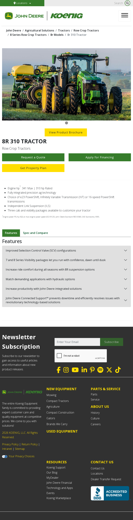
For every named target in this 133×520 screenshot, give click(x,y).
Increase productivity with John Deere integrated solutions (44, 289)
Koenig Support (55, 467)
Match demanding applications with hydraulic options (40, 279)
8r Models (57, 35)
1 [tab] (66, 123)
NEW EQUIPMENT (61, 389)
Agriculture (53, 406)
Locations (21, 3)
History (95, 413)
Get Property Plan (33, 168)
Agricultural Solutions (39, 30)
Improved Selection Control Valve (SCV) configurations (41, 250)
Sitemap (20, 449)
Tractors (64, 30)
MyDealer (52, 478)
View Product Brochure (66, 132)
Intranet (7, 449)
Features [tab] (11, 233)
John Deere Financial (59, 483)
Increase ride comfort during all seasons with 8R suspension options (50, 269)
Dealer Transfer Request (106, 479)
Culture (95, 418)
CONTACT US (102, 462)
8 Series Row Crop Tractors (28, 35)
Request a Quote (33, 157)
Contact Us (97, 468)
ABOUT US (100, 406)
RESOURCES (56, 462)
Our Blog (51, 472)
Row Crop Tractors (86, 30)
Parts (94, 394)
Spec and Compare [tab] (35, 233)
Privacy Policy (10, 444)
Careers (96, 424)
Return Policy (29, 444)
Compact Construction (60, 412)
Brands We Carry (56, 424)
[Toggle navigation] (124, 15)
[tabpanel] (66, 84)
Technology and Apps (59, 488)
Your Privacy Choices (21, 456)
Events (50, 493)
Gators (50, 418)
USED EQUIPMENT (62, 431)
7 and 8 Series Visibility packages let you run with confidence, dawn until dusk (56, 260)
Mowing (51, 395)
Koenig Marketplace (58, 498)
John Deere (13, 30)
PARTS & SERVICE (105, 389)
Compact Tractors (57, 401)
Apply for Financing (100, 157)
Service (95, 399)
